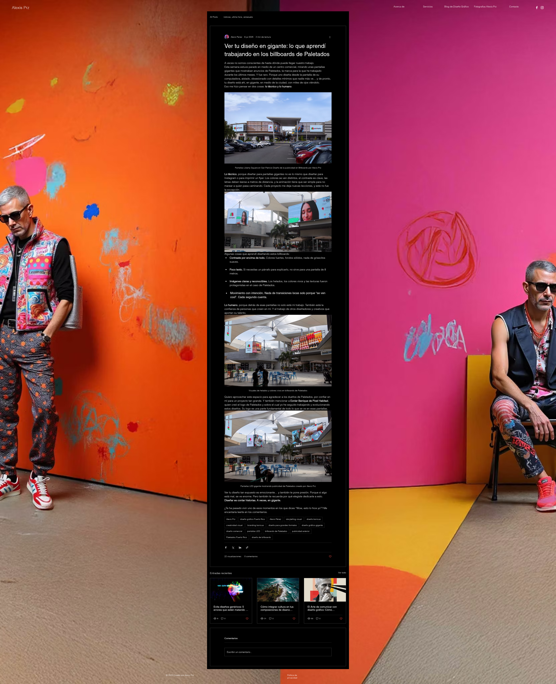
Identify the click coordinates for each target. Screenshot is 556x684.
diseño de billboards (261, 537)
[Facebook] (537, 8)
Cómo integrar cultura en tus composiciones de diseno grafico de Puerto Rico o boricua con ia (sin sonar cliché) (277, 608)
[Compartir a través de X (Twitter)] (233, 547)
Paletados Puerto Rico (236, 537)
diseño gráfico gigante (312, 525)
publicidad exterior (301, 531)
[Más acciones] (330, 37)
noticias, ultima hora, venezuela (238, 17)
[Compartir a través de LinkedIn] (240, 547)
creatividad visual (234, 525)
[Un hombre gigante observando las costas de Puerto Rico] (278, 590)
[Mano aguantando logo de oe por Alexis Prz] (231, 590)
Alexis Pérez (275, 519)
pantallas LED (253, 531)
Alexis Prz (20, 7)
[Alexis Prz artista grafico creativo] (325, 590)
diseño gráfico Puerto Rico (252, 519)
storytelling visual (294, 519)
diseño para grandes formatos (283, 525)
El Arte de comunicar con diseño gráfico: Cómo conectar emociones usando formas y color (324, 608)
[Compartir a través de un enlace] (247, 547)
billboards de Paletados (276, 531)
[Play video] (278, 222)
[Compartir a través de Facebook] (225, 547)
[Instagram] (542, 8)
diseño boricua (314, 519)
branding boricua (255, 525)
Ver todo (342, 572)
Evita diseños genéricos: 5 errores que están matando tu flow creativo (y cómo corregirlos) (231, 608)
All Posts (214, 17)
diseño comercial (234, 531)
